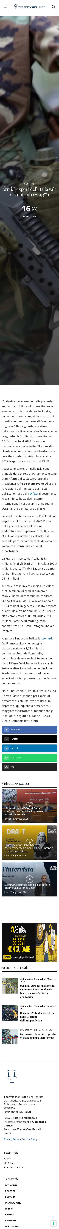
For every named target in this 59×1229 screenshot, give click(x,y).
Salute (9, 1214)
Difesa (34, 493)
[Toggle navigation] (5, 7)
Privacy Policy (12, 1139)
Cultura (10, 1196)
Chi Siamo (9, 1162)
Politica (10, 1191)
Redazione (31, 216)
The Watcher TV (13, 1167)
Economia (11, 1185)
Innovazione (13, 1202)
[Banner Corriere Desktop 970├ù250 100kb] (29, 942)
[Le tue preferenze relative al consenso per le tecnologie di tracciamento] (53, 1224)
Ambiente (11, 1220)
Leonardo (47, 638)
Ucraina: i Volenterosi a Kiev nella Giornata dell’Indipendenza (37, 1016)
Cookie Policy (29, 1139)
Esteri (9, 1208)
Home (7, 1158)
